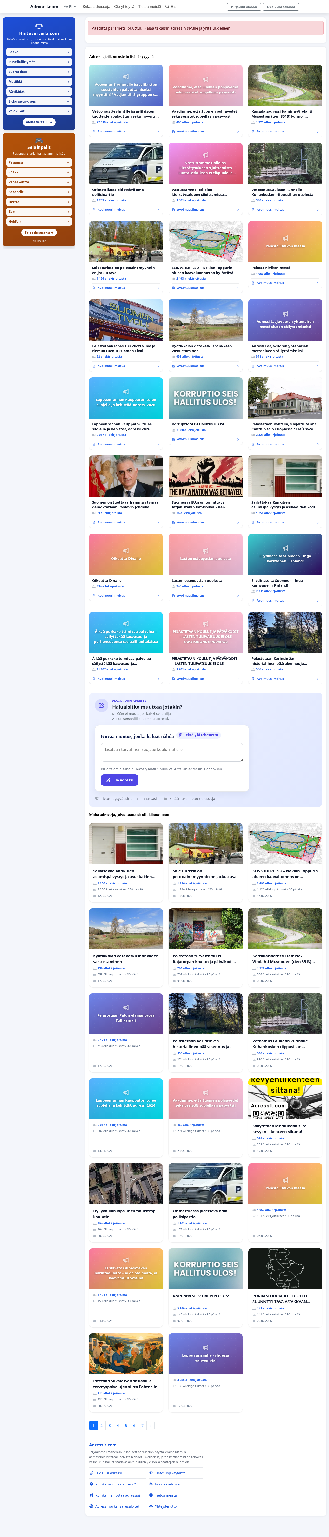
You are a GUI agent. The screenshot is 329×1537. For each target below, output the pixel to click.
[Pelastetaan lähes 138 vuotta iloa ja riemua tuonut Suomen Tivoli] (126, 335)
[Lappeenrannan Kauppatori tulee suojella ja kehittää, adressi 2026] (126, 413)
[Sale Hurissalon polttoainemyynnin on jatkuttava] (126, 257)
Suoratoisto (39, 72)
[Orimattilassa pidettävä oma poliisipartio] (126, 179)
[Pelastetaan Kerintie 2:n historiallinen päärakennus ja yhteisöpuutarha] (285, 648)
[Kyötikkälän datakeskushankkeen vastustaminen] (206, 335)
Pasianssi (39, 162)
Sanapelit (39, 192)
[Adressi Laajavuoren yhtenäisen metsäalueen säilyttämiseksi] (285, 335)
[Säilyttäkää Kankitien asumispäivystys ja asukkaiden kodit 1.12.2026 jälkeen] (285, 491)
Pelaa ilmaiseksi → (39, 232)
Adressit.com (44, 6)
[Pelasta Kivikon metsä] (285, 254)
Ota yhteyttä (124, 7)
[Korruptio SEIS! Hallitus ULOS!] (206, 411)
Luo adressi (122, 780)
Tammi (39, 211)
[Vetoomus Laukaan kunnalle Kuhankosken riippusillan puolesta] (285, 179)
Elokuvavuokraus (39, 101)
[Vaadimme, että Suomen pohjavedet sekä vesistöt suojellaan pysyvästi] (206, 101)
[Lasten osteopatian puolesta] (206, 567)
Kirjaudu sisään (244, 7)
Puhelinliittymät (39, 62)
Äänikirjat (39, 91)
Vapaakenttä (39, 182)
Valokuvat (39, 111)
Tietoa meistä (149, 7)
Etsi (174, 7)
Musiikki (39, 81)
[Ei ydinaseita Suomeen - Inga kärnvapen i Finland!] (285, 570)
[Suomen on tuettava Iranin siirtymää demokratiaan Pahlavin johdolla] (126, 491)
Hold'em (39, 221)
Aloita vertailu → (39, 122)
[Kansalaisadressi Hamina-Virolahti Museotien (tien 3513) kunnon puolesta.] (285, 101)
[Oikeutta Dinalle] (126, 567)
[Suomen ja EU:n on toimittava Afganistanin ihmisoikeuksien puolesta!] (206, 491)
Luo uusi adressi (281, 7)
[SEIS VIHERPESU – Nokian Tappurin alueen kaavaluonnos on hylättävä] (206, 257)
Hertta (39, 202)
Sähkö (39, 52)
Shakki (39, 172)
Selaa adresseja (96, 7)
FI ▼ (73, 6)
